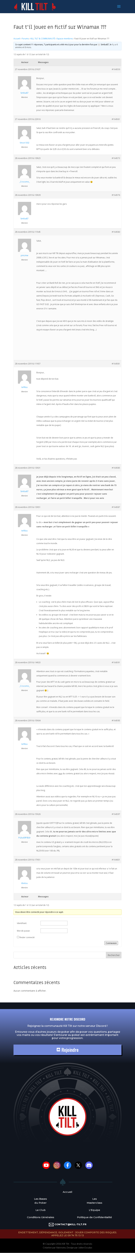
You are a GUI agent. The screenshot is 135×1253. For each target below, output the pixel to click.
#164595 (116, 720)
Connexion (111, 943)
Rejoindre (69, 1049)
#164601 (116, 859)
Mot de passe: (23, 930)
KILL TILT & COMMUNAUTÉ (42, 38)
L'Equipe (94, 1210)
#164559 (116, 69)
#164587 (116, 507)
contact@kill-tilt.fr (70, 1224)
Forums (25, 38)
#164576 (116, 195)
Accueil (17, 38)
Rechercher (114, 955)
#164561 (116, 119)
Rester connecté (27, 937)
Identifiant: (22, 923)
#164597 (116, 814)
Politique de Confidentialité (94, 1217)
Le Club (41, 1210)
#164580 (116, 231)
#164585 (116, 467)
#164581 (116, 363)
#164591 (116, 662)
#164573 (116, 158)
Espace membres (65, 38)
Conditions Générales (40, 1217)
